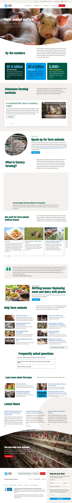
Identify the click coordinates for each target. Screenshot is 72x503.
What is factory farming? (24, 367)
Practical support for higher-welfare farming (33, 242)
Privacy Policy (26, 485)
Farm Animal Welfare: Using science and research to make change (53, 242)
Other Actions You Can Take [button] (57, 347)
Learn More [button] (10, 116)
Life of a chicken (21, 384)
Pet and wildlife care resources (46, 1)
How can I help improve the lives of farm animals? (31, 357)
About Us (36, 1)
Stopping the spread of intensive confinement (23, 392)
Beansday (7, 241)
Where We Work (28, 5)
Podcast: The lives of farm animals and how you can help (57, 392)
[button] (12, 124)
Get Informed (53, 5)
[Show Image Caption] (71, 36)
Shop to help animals (34, 485)
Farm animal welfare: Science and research (57, 384)
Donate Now (9, 456)
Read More (36, 299)
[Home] (8, 473)
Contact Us (35, 473)
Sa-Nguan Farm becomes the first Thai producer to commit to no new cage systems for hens (13, 412)
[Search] (66, 5)
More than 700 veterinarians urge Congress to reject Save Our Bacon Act (34, 411)
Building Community (13, 485)
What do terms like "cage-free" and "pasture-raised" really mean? (33, 362)
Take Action (46, 5)
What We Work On (37, 5)
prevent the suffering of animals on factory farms (48, 148)
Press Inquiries (57, 1)
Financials (20, 485)
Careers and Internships (25, 473)
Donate (60, 5)
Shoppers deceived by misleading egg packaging (56, 411)
